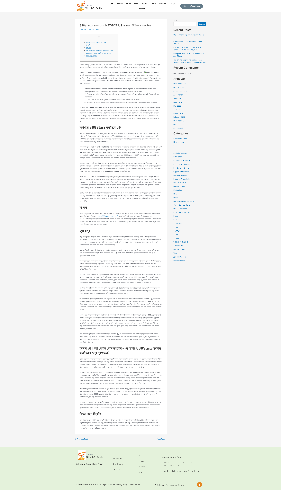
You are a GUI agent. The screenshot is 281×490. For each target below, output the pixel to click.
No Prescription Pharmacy (183, 201)
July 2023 (177, 98)
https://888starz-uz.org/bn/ (107, 216)
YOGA (128, 4)
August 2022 (178, 128)
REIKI (136, 4)
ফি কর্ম (88, 45)
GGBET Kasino (179, 186)
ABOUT (120, 4)
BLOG (173, 4)
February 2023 (179, 117)
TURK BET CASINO (180, 242)
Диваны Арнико (179, 257)
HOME (111, 4)
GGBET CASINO (179, 183)
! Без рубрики (178, 142)
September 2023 (180, 91)
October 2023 (178, 87)
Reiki (175, 220)
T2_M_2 (176, 231)
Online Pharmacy (180, 209)
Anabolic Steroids (180, 153)
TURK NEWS (178, 246)
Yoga (175, 253)
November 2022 (179, 121)
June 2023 (177, 102)
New (175, 194)
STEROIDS (177, 223)
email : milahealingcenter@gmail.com (180, 471)
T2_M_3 (176, 235)
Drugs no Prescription (182, 179)
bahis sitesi (177, 157)
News (175, 198)
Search (176, 20)
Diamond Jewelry (180, 175)
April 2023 (177, 110)
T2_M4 (176, 238)
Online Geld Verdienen (182, 205)
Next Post (162, 439)
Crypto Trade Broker (181, 172)
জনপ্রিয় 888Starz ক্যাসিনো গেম (96, 42)
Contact (117, 469)
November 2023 (179, 84)
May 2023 (177, 106)
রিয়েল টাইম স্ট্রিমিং (91, 56)
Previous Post (81, 439)
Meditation (177, 190)
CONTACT (163, 4)
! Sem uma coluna (180, 138)
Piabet (175, 216)
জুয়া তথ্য (88, 48)
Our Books (118, 464)
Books (142, 467)
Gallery (142, 8)
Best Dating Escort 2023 (182, 160)
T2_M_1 (176, 227)
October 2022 (178, 124)
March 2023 (178, 113)
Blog (141, 472)
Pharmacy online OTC (181, 212)
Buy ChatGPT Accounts (182, 164)
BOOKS (145, 4)
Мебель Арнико (179, 260)
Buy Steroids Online (181, 168)
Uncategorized (86, 29)
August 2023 (178, 95)
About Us (117, 458)
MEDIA (153, 4)
